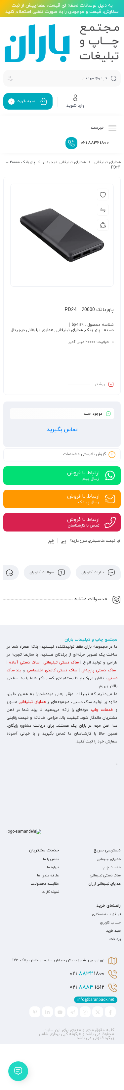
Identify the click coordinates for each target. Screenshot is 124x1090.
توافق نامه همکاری (106, 914)
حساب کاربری (110, 922)
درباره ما (53, 867)
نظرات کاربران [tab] (93, 572)
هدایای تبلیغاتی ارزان (105, 883)
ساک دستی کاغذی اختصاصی (52, 670)
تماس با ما (51, 859)
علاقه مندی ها (48, 875)
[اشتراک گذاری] (103, 225)
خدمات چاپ (102, 710)
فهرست (98, 127)
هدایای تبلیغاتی (107, 162)
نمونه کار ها (50, 892)
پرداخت (115, 939)
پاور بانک (92, 330)
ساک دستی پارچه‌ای (98, 670)
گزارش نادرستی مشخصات (84, 454)
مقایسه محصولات (45, 883)
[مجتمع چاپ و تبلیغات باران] (62, 43)
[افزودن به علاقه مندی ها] (103, 194)
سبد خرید (113, 930)
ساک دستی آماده (24, 662)
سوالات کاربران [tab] (42, 572)
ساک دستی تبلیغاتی (61, 662)
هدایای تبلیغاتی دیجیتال (64, 162)
